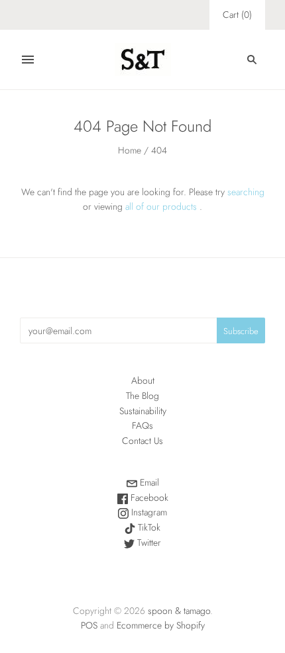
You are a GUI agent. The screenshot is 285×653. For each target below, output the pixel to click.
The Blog (142, 395)
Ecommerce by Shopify (161, 625)
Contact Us (142, 440)
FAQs (142, 425)
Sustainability (142, 410)
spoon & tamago (179, 610)
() (237, 14)
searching (245, 191)
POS (89, 625)
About (142, 380)
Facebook (148, 497)
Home (129, 150)
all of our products (161, 206)
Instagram (148, 512)
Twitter (148, 542)
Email (148, 482)
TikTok (147, 527)
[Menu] (28, 59)
